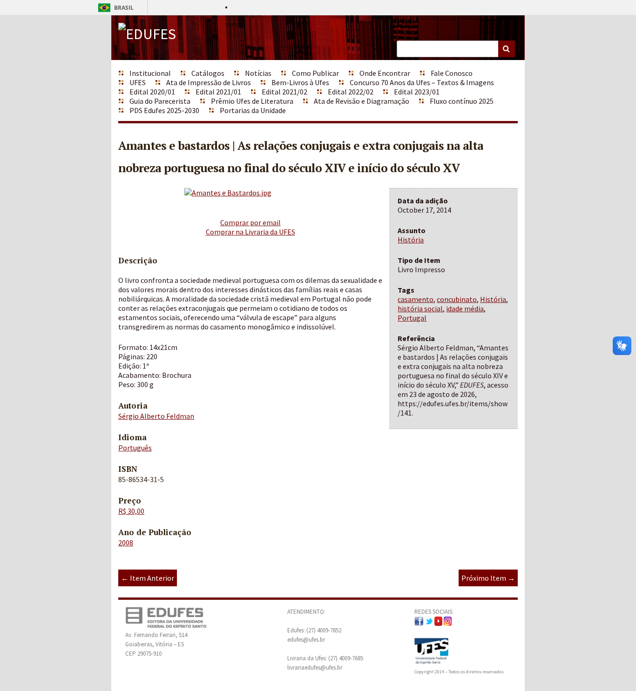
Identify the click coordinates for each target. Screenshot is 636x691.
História (411, 239)
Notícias (258, 73)
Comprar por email (250, 222)
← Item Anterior (147, 578)
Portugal (412, 317)
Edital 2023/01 (417, 91)
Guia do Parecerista (159, 101)
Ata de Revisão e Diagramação (361, 101)
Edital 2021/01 (218, 91)
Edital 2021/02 (284, 91)
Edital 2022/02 (350, 91)
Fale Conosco (452, 73)
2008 (125, 542)
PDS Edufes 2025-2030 (164, 110)
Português (135, 447)
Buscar (506, 48)
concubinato (457, 299)
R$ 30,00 (131, 511)
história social (420, 308)
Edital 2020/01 (152, 91)
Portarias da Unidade (253, 110)
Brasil (114, 8)
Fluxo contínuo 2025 (462, 101)
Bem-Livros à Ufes (300, 82)
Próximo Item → (488, 578)
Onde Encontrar (384, 73)
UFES (137, 82)
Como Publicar (315, 73)
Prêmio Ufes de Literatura (252, 101)
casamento (415, 299)
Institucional (150, 73)
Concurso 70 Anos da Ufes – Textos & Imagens (422, 82)
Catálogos (207, 73)
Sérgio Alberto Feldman (156, 416)
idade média (465, 308)
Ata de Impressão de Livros (208, 82)
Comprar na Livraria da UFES (250, 231)
